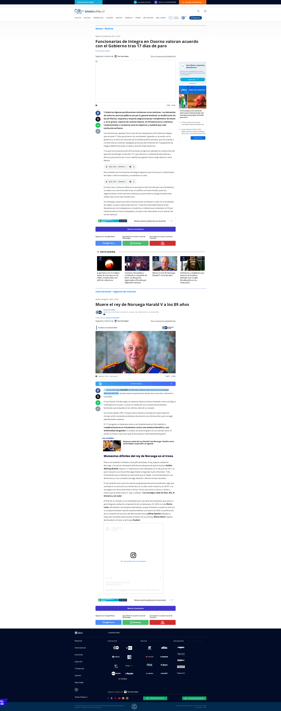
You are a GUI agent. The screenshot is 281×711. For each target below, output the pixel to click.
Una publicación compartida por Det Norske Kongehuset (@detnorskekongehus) (133, 590)
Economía (109, 18)
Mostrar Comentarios (136, 229)
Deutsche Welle (109, 310)
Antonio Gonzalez (112, 318)
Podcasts (78, 18)
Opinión (138, 18)
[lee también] (112, 445)
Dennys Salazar (104, 51)
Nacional (87, 18)
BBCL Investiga (148, 18)
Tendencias (129, 18)
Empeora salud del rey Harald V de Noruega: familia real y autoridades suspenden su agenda (148, 442)
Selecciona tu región (85, 2)
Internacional (98, 18)
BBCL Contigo (161, 18)
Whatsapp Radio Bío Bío (196, 698)
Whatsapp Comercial (157, 698)
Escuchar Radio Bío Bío (193, 2)
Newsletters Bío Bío (144, 2)
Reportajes (79, 682)
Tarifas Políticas (80, 697)
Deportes (119, 18)
